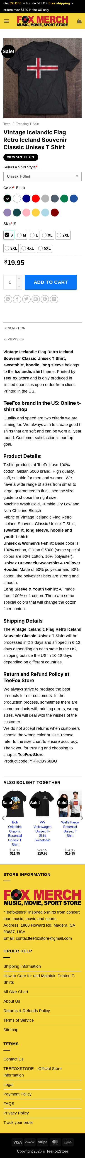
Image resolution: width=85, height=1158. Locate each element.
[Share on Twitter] (26, 299)
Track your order (18, 1122)
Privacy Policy (16, 1113)
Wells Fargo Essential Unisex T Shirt (70, 829)
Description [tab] (14, 328)
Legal (8, 1084)
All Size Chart (15, 992)
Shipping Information (22, 966)
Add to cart (51, 282)
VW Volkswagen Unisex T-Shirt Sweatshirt (42, 831)
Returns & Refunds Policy (26, 1011)
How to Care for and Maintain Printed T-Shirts (39, 979)
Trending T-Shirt (27, 124)
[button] (6, 21)
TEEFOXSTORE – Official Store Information (32, 1071)
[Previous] (3, 827)
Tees (6, 124)
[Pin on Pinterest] (45, 299)
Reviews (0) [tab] (13, 339)
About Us (11, 1001)
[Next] (81, 827)
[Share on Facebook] (17, 299)
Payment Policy (17, 1094)
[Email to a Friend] (36, 299)
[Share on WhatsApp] (8, 299)
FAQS (8, 1103)
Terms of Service (18, 1020)
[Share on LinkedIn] (54, 299)
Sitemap (10, 1030)
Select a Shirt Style (20, 167)
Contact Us (13, 1059)
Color (8, 188)
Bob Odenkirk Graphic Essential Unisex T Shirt (15, 833)
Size (7, 224)
